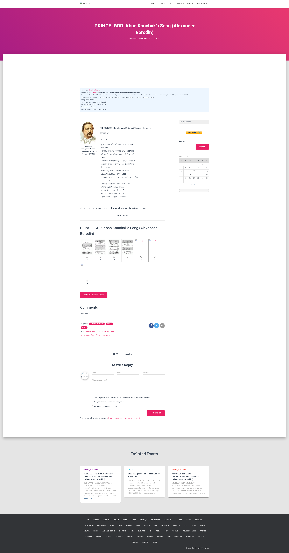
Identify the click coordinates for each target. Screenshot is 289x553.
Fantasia (129, 525)
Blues (125, 520)
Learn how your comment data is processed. (124, 418)
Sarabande (119, 536)
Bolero (133, 520)
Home (153, 4)
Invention (176, 525)
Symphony (178, 536)
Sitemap (190, 4)
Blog (172, 4)
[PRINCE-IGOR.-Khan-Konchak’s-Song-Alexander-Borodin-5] (141, 247)
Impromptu (165, 525)
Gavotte (147, 525)
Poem (158, 531)
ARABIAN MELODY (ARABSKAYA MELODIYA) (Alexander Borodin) (185, 476)
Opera (109, 323)
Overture (141, 531)
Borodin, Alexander (95, 90)
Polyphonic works (189, 531)
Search (182, 141)
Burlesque (143, 520)
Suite (169, 536)
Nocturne (122, 531)
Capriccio (167, 520)
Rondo (108, 536)
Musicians (162, 4)
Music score (85, 335)
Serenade (140, 536)
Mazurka (86, 531)
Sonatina (159, 536)
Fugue (138, 525)
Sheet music (105, 335)
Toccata (135, 542)
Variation (145, 542)
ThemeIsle (205, 548)
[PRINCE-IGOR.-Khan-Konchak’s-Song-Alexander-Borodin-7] (87, 271)
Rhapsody (88, 536)
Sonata (150, 536)
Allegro (96, 520)
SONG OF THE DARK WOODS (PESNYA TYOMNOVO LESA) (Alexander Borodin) (98, 476)
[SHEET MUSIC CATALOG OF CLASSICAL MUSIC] (85, 4)
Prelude (203, 531)
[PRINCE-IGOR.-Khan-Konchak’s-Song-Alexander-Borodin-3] (114, 247)
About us (180, 4)
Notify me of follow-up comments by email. (109, 402)
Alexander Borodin (91, 331)
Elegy (112, 525)
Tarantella (189, 536)
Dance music (101, 525)
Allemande (106, 520)
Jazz (185, 525)
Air (88, 520)
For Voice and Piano (106, 331)
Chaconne (178, 520)
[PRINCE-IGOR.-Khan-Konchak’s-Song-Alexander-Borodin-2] (100, 247)
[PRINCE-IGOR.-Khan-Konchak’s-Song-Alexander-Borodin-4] (127, 247)
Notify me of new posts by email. (105, 406)
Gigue (155, 525)
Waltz (155, 542)
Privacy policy (202, 4)
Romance (99, 536)
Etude (120, 525)
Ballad (130, 470)
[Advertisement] (144, 70)
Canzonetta (155, 520)
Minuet (95, 531)
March (202, 525)
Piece (150, 531)
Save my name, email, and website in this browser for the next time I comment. (123, 397)
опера (94, 92)
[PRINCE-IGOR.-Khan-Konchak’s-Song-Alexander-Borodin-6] (154, 247)
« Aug (193, 184)
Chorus (188, 520)
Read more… (88, 498)
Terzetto (201, 536)
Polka (166, 531)
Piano (84, 327)
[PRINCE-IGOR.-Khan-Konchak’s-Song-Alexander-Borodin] (87, 247)
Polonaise (175, 531)
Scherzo (130, 536)
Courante (198, 520)
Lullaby (193, 525)
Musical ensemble (108, 531)
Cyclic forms (89, 525)
